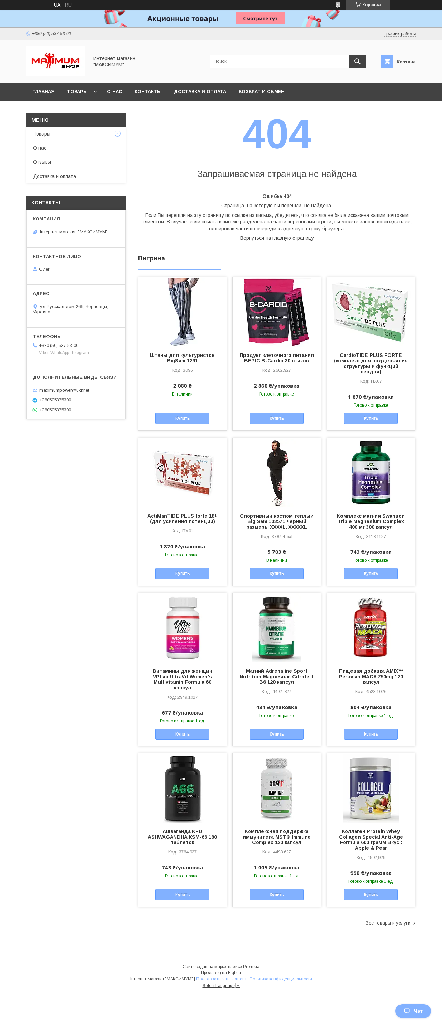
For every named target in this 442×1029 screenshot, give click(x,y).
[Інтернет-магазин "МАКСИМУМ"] (55, 74)
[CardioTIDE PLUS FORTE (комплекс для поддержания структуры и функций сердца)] (371, 311)
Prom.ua (251, 966)
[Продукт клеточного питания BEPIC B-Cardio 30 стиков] (277, 311)
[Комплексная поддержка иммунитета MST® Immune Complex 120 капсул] (277, 787)
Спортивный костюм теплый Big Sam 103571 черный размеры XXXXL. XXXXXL (277, 521)
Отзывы (42, 162)
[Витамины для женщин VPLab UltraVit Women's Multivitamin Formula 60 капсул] (182, 627)
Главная (43, 91)
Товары (77, 91)
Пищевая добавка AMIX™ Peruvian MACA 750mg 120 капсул (371, 676)
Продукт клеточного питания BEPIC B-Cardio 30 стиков (277, 357)
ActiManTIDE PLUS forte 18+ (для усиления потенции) (182, 518)
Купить (182, 418)
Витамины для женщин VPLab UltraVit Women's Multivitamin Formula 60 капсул (182, 679)
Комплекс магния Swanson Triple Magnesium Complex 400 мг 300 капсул (371, 521)
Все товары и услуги (388, 923)
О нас (114, 91)
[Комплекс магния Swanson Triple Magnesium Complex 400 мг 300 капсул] (371, 472)
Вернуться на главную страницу (277, 238)
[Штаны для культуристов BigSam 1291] (182, 311)
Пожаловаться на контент (221, 979)
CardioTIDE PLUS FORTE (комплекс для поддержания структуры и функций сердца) (371, 363)
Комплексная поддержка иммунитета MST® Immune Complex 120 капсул (277, 837)
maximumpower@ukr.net (64, 390)
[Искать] (357, 61)
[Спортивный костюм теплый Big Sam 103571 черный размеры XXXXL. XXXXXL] (277, 472)
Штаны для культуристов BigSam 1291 (182, 357)
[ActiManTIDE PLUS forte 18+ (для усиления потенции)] (182, 472)
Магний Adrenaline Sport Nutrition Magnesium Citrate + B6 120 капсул (277, 676)
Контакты (148, 91)
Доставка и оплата (200, 91)
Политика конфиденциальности (281, 979)
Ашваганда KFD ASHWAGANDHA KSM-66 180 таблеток (182, 837)
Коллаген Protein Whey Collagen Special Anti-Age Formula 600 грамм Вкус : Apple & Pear (371, 840)
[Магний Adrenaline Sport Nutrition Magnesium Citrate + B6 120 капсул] (277, 627)
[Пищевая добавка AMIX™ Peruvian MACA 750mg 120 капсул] (371, 627)
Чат (418, 1011)
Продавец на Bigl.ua (221, 972)
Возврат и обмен (262, 91)
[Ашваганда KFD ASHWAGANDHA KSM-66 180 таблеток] (182, 787)
